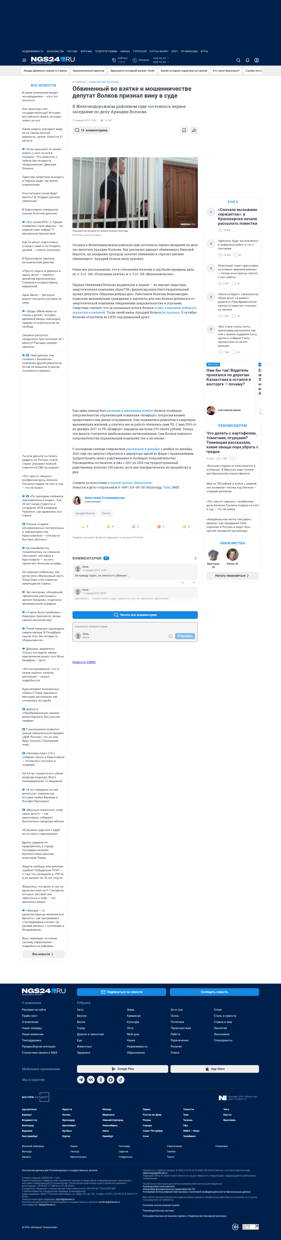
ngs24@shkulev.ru (65, 1199)
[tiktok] (120, 1080)
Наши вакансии (32, 1034)
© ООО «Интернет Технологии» (40, 1227)
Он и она (177, 1009)
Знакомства (55, 51)
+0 (182, 582)
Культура (133, 1022)
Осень (175, 1016)
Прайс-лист (29, 1016)
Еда (79, 1040)
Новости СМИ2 (84, 662)
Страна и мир (223, 1022)
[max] (111, 1080)
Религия (176, 1046)
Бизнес (82, 1016)
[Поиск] (238, 60)
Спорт (218, 1009)
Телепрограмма (106, 51)
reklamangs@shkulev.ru (155, 1173)
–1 (193, 605)
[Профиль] (256, 60)
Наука (131, 1040)
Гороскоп (140, 51)
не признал (171, 312)
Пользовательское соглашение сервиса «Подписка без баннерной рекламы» (185, 1216)
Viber (166, 487)
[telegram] (81, 1080)
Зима (130, 1009)
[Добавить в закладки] (184, 130)
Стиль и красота (225, 1016)
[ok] (101, 1080)
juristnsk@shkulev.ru (109, 1202)
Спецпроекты (223, 1040)
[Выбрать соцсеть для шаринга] (194, 130)
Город (81, 1028)
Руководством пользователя (159, 1186)
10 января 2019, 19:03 (84, 120)
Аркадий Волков (85, 513)
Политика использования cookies (161, 1205)
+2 (182, 605)
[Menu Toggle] (24, 60)
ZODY (174, 51)
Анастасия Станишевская (105, 498)
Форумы (86, 51)
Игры (204, 51)
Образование (136, 1052)
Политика (177, 1022)
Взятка (106, 513)
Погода (72, 51)
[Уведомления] (247, 60)
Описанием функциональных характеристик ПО (169, 1189)
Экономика (221, 1034)
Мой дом (133, 1034)
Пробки (141, 60)
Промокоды (189, 51)
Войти (86, 637)
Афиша (125, 51)
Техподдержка (31, 1040)
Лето (130, 1028)
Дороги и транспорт (90, 1034)
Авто (80, 1009)
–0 (193, 582)
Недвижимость (33, 51)
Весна (81, 1022)
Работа (175, 1034)
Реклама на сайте (34, 1009)
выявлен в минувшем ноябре (130, 410)
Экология (220, 1028)
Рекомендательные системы (158, 1210)
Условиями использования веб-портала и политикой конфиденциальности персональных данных (197, 1192)
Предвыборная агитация (38, 1046)
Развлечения (179, 1040)
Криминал (134, 1016)
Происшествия (181, 1028)
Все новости (43, 85)
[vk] (91, 1080)
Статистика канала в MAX (39, 1052)
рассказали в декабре (142, 449)
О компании (30, 1022)
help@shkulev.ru (47, 1204)
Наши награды (32, 1028)
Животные (84, 1046)
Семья (175, 1052)
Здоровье (83, 1052)
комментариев (94, 130)
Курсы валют (159, 51)
